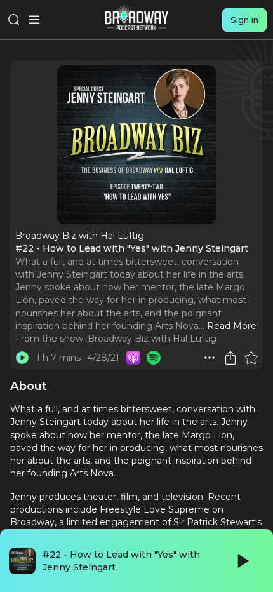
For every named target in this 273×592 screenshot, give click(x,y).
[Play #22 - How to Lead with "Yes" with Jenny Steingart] (22, 358)
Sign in (244, 20)
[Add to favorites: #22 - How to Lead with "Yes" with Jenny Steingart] (251, 358)
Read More (231, 326)
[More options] (209, 358)
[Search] (14, 20)
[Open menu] (34, 20)
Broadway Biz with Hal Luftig (152, 338)
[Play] (242, 561)
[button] (209, 358)
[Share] (230, 358)
